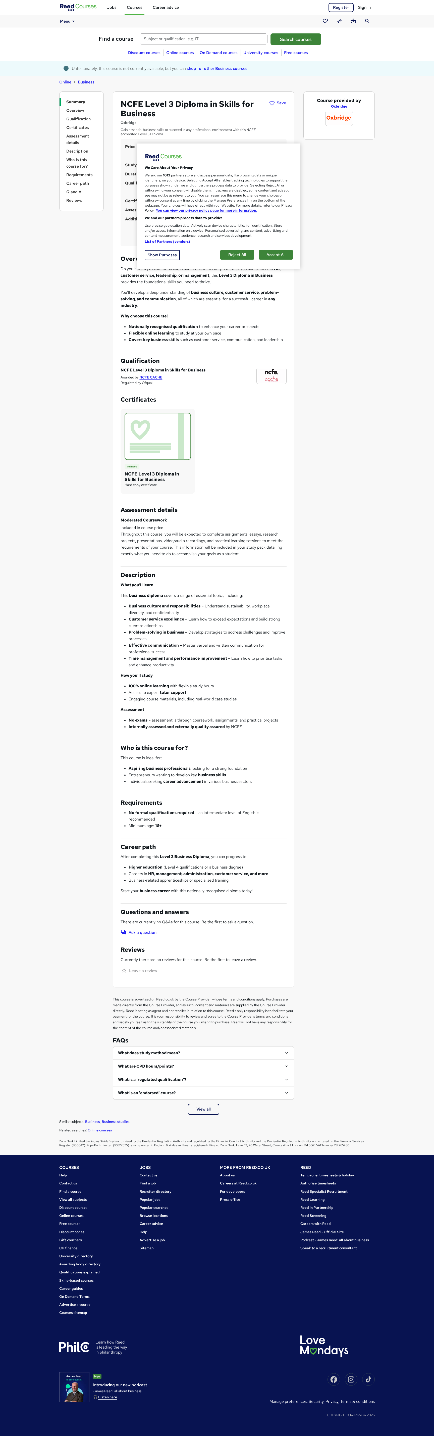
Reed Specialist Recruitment (324, 1191)
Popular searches (154, 1207)
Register (341, 7)
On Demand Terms (74, 1296)
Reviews (74, 200)
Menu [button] (65, 21)
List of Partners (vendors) (167, 241)
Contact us (68, 1183)
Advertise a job (152, 1240)
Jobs (112, 7)
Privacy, (332, 1401)
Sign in (364, 7)
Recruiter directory (156, 1191)
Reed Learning (312, 1199)
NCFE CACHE (150, 377)
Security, (317, 1401)
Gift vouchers (70, 1240)
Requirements (79, 174)
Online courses (180, 52)
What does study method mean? (149, 1053)
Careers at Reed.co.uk (238, 1183)
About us (227, 1175)
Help (63, 1175)
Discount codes (71, 1232)
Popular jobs (150, 1199)
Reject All (237, 254)
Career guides (71, 1288)
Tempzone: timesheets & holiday (327, 1175)
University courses (260, 52)
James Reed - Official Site (322, 1232)
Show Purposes (162, 255)
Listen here (107, 1397)
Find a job (148, 1183)
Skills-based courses (76, 1280)
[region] (218, 206)
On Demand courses (219, 52)
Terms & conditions (357, 1401)
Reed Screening (313, 1215)
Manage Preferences (288, 1401)
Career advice (166, 7)
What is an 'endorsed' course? (147, 1092)
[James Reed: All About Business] (74, 1387)
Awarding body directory (80, 1264)
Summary (75, 102)
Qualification (78, 119)
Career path (77, 183)
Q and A (73, 192)
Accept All (276, 254)
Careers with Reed (315, 1223)
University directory (76, 1256)
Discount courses (144, 52)
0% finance (68, 1248)
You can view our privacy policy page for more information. (206, 210)
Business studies (116, 1121)
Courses (134, 7)
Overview (75, 110)
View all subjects (73, 1199)
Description (77, 151)
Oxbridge (339, 106)
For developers (232, 1191)
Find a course (116, 38)
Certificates (77, 127)
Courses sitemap (73, 1312)
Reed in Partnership (317, 1207)
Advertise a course (74, 1304)
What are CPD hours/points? (146, 1066)
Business (86, 82)
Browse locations (154, 1215)
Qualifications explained (79, 1272)
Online (65, 82)
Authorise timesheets (318, 1183)
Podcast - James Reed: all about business (334, 1240)
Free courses (296, 52)
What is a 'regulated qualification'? (152, 1079)
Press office (230, 1199)
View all (203, 1109)
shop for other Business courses (217, 68)
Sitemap (147, 1248)
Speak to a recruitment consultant (328, 1248)
